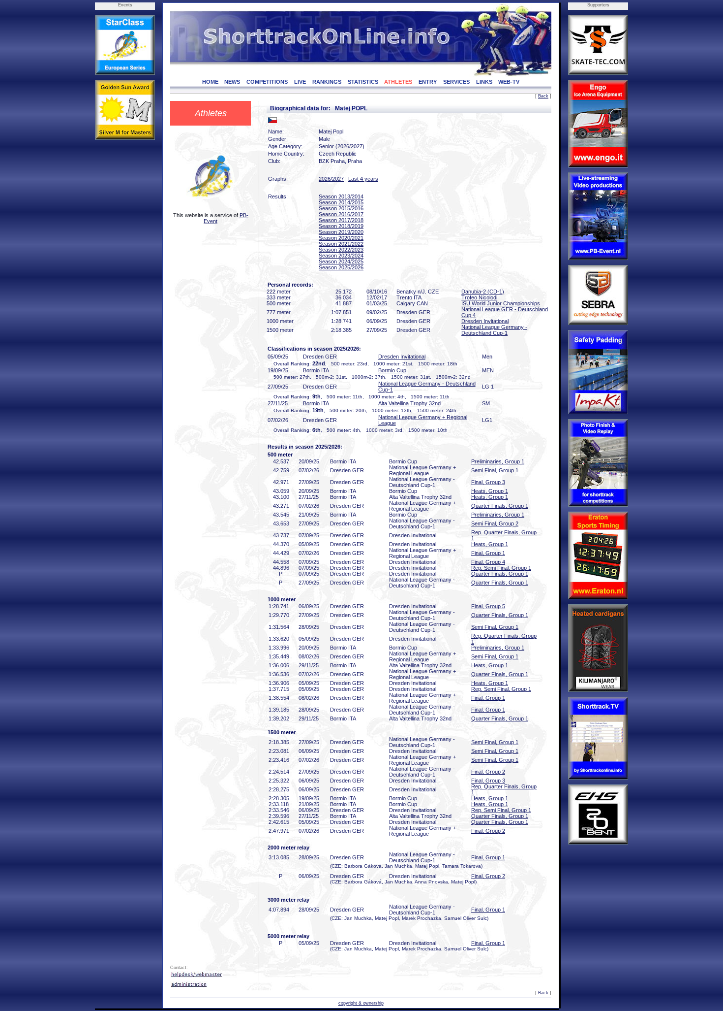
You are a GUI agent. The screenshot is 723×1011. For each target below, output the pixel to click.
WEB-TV (508, 82)
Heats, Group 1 (489, 491)
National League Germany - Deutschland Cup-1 (494, 330)
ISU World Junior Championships (500, 303)
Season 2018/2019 (341, 226)
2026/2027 (331, 179)
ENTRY (428, 82)
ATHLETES (398, 82)
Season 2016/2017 (341, 214)
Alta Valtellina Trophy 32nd (409, 403)
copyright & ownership (361, 1003)
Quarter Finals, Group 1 (499, 506)
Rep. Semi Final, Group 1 (501, 568)
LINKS (484, 82)
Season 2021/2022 (341, 244)
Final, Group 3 (488, 482)
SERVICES (456, 82)
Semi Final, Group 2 (494, 523)
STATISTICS (363, 82)
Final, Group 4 (488, 562)
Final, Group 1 (488, 553)
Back (543, 96)
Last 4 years (363, 179)
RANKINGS (326, 82)
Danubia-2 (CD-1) (482, 291)
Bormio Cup (392, 370)
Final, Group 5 (488, 606)
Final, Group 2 (488, 772)
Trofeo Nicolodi (479, 297)
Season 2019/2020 (341, 232)
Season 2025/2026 (341, 267)
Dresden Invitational (485, 321)
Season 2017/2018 (341, 220)
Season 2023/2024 (341, 256)
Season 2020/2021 (341, 238)
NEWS (232, 82)
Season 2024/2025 (341, 261)
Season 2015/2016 (341, 208)
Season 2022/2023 (341, 250)
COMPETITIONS (267, 82)
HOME (210, 82)
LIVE (300, 82)
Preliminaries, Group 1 (497, 461)
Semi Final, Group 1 (494, 470)
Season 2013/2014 (341, 196)
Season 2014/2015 (341, 202)
